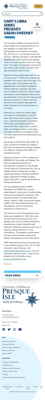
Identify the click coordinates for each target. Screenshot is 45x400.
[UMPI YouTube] (19, 330)
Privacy (35, 386)
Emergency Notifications (10, 362)
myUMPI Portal (7, 365)
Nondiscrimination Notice (7, 387)
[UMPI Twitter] (9, 330)
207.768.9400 (12, 322)
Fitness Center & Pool (9, 371)
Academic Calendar (9, 341)
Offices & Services (8, 350)
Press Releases (9, 37)
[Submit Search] (40, 14)
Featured (8, 264)
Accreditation (19, 386)
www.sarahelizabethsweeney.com (17, 250)
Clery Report (28, 387)
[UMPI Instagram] (14, 330)
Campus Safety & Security (11, 368)
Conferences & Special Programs (13, 377)
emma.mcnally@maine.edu (15, 259)
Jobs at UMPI (6, 353)
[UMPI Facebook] (3, 330)
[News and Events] (15, 6)
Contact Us (6, 325)
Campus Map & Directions (11, 347)
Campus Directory (8, 344)
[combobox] (22, 14)
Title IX (41, 387)
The (5, 374)
